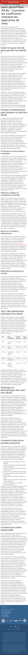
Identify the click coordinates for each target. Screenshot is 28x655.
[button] (26, 6)
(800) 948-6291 (8, 612)
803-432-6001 (7, 611)
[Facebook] (15, 626)
